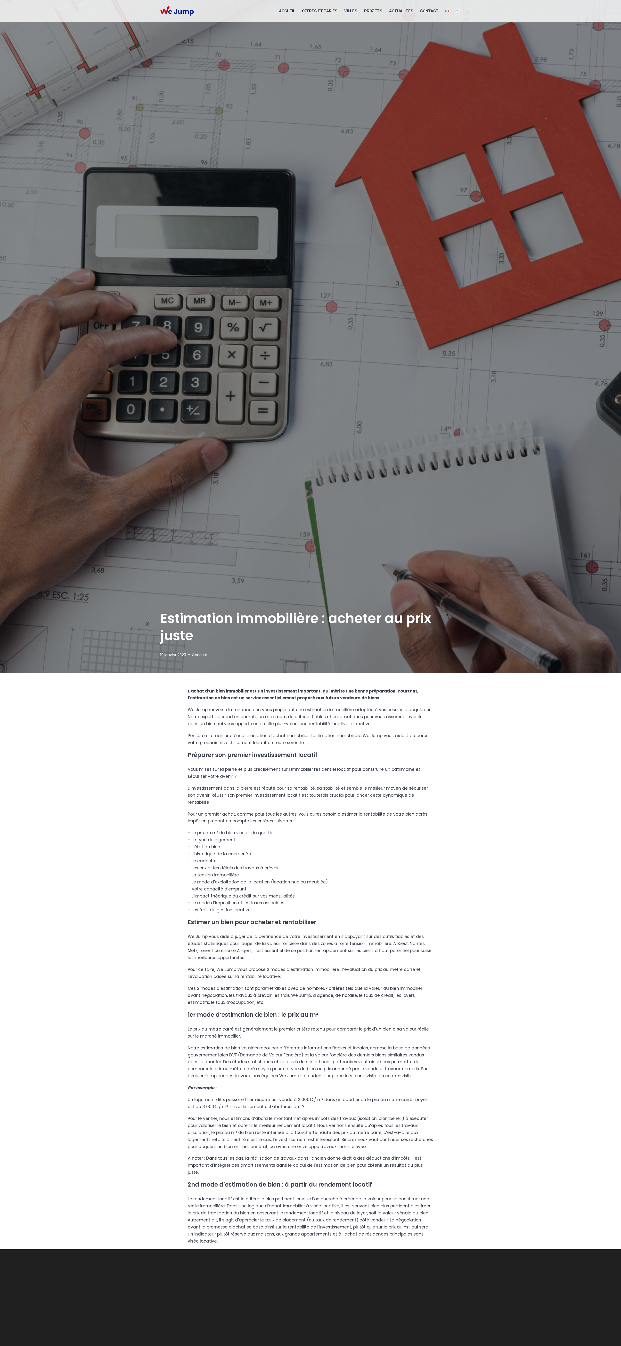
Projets (373, 11)
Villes (350, 11)
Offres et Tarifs (319, 11)
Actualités (401, 11)
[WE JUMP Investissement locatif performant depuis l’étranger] (177, 11)
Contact (429, 11)
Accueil (287, 11)
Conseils (199, 654)
